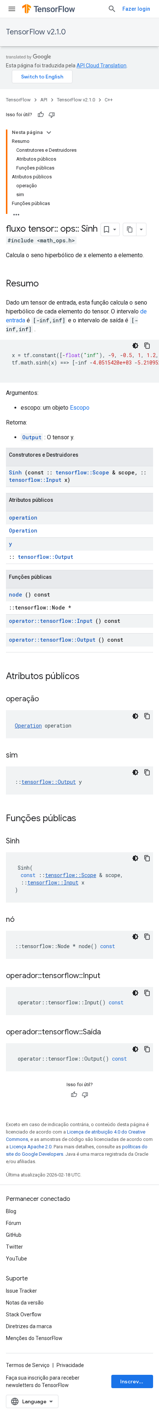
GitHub (13, 1235)
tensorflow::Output (45, 556)
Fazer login (136, 9)
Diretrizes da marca (29, 1326)
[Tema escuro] (135, 346)
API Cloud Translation (101, 65)
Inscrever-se (136, 1381)
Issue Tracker (21, 1291)
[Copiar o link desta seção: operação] (48, 699)
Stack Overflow (23, 1314)
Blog (11, 1211)
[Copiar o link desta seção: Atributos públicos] (89, 676)
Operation (23, 530)
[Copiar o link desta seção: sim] (27, 755)
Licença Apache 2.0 (30, 1146)
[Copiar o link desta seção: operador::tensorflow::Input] (109, 976)
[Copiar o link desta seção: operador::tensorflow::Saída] (110, 1032)
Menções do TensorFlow (34, 1338)
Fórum (13, 1223)
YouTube (16, 1259)
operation (23, 517)
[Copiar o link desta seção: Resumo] (46, 284)
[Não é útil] (51, 114)
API (43, 100)
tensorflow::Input (35, 479)
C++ (109, 100)
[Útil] (40, 114)
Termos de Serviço (28, 1365)
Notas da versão (25, 1303)
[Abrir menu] (11, 9)
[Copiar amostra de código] (147, 346)
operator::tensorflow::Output (52, 639)
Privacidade (70, 1365)
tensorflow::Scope (82, 472)
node (15, 594)
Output (31, 437)
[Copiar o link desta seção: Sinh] (28, 841)
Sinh (15, 472)
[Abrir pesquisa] (112, 8)
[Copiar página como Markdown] (129, 229)
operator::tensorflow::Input (50, 620)
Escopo (79, 407)
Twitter (14, 1247)
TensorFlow (18, 100)
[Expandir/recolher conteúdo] (48, 132)
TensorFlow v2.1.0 (36, 32)
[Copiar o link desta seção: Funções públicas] (85, 819)
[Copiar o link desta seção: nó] (23, 920)
